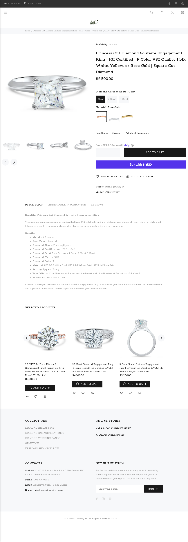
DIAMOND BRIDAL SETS (39, 428)
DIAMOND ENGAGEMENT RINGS (44, 433)
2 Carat (112, 99)
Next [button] (13, 162)
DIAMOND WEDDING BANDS (42, 438)
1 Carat (100, 99)
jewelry (116, 192)
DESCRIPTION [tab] (34, 204)
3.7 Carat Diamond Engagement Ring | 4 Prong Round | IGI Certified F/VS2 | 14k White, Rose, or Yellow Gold (93, 368)
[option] (14, 145)
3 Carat (124, 99)
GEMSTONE (32, 443)
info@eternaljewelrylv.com (49, 490)
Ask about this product (137, 133)
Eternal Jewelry (116, 435)
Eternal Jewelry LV (115, 186)
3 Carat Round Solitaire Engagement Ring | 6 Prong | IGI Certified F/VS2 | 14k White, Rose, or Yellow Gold (141, 368)
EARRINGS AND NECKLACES (42, 448)
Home (27, 31)
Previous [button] (5, 162)
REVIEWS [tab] (97, 204)
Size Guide (102, 133)
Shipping (116, 133)
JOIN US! (153, 489)
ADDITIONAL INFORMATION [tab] (67, 204)
